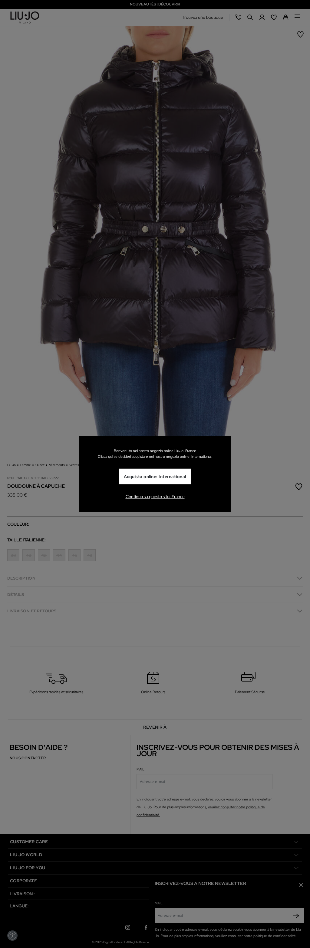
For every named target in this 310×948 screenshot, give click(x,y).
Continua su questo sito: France (155, 496)
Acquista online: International (155, 476)
